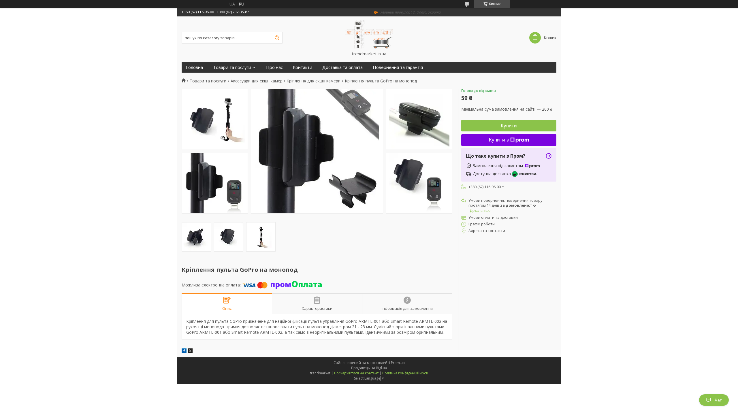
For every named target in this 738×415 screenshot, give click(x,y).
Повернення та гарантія (398, 67)
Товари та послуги (232, 67)
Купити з (499, 140)
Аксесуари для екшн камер (257, 81)
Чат (718, 400)
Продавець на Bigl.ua (369, 367)
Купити (509, 126)
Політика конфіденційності (405, 373)
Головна (194, 67)
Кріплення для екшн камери (313, 81)
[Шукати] (277, 38)
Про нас (274, 67)
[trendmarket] (369, 33)
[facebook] (184, 351)
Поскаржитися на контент (356, 373)
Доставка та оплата (342, 67)
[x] (190, 351)
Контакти (302, 67)
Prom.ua (398, 362)
